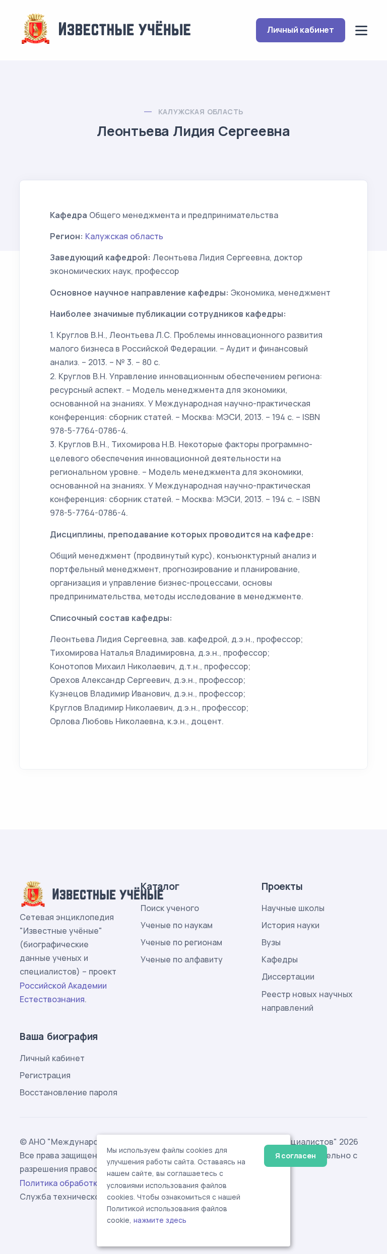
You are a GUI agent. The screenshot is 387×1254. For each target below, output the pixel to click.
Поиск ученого (170, 908)
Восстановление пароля (68, 1092)
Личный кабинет (300, 29)
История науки (290, 925)
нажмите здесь (160, 1220)
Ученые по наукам (177, 925)
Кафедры (280, 959)
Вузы (271, 942)
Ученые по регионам (181, 942)
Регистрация (45, 1075)
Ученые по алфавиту (182, 959)
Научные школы (293, 908)
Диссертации (288, 976)
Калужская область (200, 111)
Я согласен (295, 1155)
